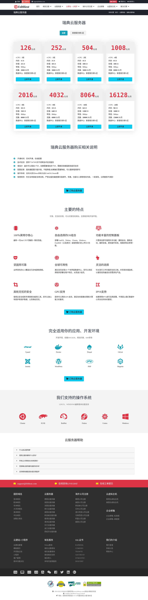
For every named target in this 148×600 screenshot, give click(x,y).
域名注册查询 (49, 548)
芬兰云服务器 (49, 525)
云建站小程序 (71, 6)
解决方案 (124, 6)
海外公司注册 (87, 6)
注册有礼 (26, 1)
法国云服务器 (49, 506)
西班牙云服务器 (50, 532)
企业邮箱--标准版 (112, 516)
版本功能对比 (19, 561)
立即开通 (27, 79)
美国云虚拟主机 (112, 502)
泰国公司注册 (80, 522)
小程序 (16, 555)
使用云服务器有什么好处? (28, 455)
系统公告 (109, 548)
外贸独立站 (18, 551)
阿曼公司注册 (80, 519)
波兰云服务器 (49, 528)
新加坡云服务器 (50, 515)
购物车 (114, 1)
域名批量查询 (49, 551)
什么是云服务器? (25, 450)
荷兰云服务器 (49, 509)
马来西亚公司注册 (82, 515)
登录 (18, 1)
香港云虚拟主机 (112, 499)
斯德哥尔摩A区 (78, 33)
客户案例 (17, 558)
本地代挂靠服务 (50, 561)
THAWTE (79, 551)
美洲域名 (17, 512)
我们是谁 (109, 545)
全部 (63, 33)
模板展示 (17, 548)
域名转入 (131, 1)
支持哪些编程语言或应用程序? (29, 471)
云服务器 (57, 6)
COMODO (79, 548)
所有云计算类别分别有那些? (28, 461)
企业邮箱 (101, 6)
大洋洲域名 (18, 509)
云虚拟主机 (111, 6)
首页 (38, 6)
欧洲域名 (17, 502)
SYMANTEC (80, 558)
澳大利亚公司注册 (82, 512)
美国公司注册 (80, 502)
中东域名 (17, 515)
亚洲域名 (17, 499)
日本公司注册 (80, 509)
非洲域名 (17, 506)
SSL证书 (39, 13)
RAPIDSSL (79, 545)
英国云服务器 (49, 502)
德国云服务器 (49, 499)
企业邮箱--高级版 (112, 519)
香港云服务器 (49, 519)
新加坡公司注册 (81, 506)
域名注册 (46, 6)
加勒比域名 (18, 519)
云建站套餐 (18, 545)
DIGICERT (79, 561)
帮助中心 (123, 1)
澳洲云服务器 (49, 522)
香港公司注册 (80, 499)
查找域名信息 (49, 555)
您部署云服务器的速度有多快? (29, 466)
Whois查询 (48, 545)
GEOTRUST (80, 555)
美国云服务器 (49, 512)
